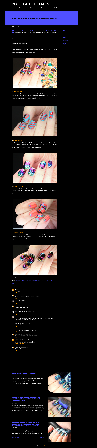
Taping (37, 7)
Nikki (16, 316)
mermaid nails (65, 40)
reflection (64, 43)
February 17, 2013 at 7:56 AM (26, 334)
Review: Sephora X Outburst (24, 373)
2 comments (17, 437)
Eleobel (16, 289)
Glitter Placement (20, 7)
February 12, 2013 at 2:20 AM (25, 328)
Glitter (42, 7)
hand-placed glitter (30, 280)
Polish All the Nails (30, 4)
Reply (16, 292)
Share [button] (64, 30)
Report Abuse (82, 17)
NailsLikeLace (17, 334)
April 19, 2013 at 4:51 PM (23, 347)
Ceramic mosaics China (19, 343)
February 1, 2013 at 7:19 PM (24, 295)
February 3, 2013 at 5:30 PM (22, 316)
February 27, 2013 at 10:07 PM (24, 339)
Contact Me (55, 7)
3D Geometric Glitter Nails (18, 186)
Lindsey (16, 306)
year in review (65, 46)
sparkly (64, 44)
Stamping (48, 7)
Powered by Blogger (41, 445)
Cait (15, 300)
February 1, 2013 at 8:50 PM (23, 306)
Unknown (16, 295)
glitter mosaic (65, 37)
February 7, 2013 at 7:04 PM (25, 323)
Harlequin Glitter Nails (17, 91)
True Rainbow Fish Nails (17, 140)
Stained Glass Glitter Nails (18, 232)
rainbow (64, 41)
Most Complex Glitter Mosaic (19, 46)
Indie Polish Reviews (29, 7)
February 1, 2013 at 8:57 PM (29, 311)
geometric (64, 36)
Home (13, 7)
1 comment (17, 385)
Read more (42, 385)
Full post (13, 55)
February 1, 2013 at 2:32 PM (23, 289)
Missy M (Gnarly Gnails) (19, 311)
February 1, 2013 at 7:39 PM (22, 300)
